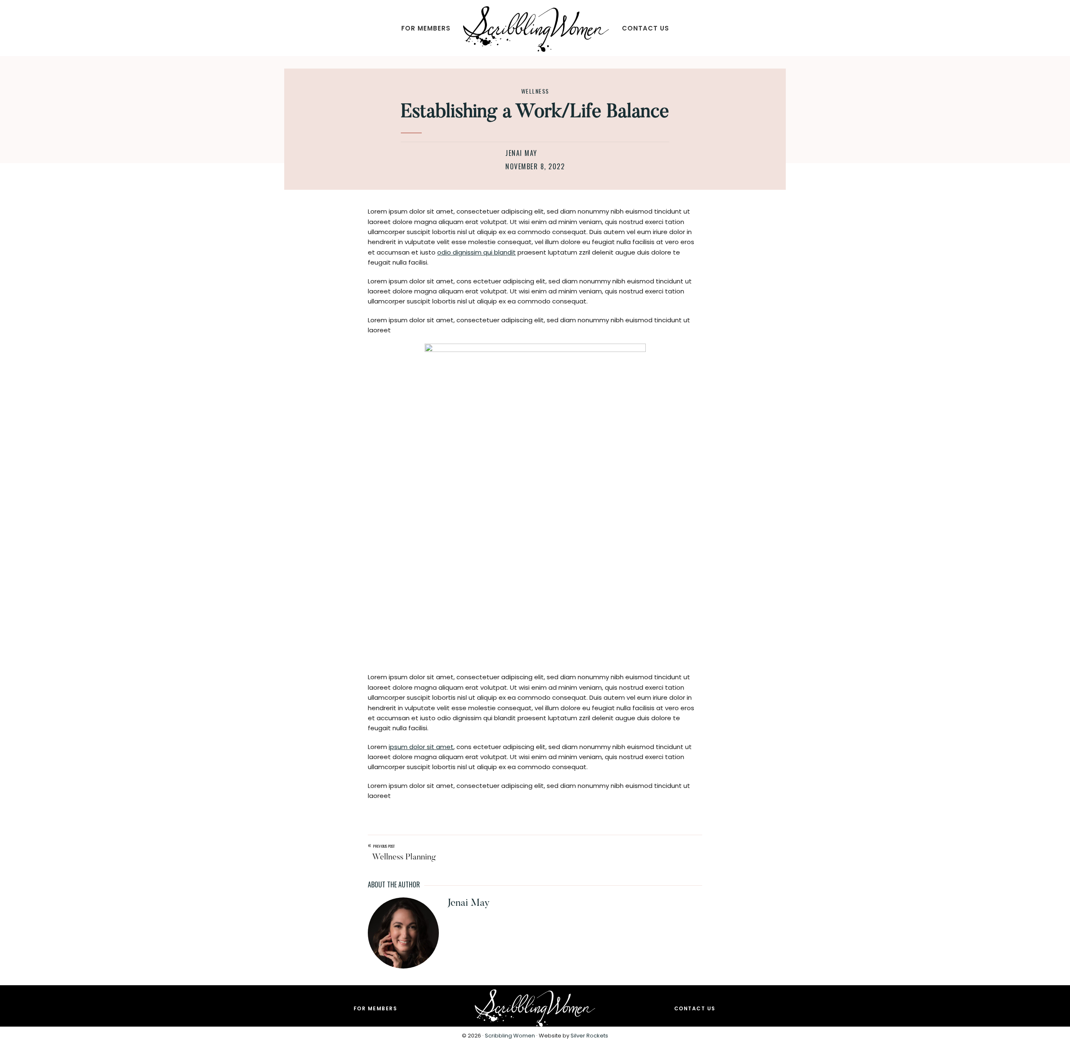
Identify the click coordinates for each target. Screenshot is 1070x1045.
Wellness (535, 91)
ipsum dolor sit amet (421, 746)
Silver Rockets (589, 1036)
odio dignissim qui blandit (476, 252)
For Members (375, 1008)
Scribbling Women (510, 1036)
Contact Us (695, 1008)
